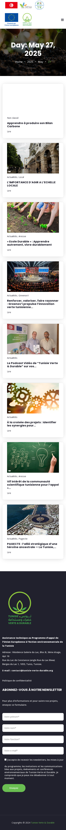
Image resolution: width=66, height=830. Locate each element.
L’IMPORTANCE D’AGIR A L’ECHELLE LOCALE (31, 183)
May (40, 61)
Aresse (22, 236)
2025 (30, 61)
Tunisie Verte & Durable (42, 822)
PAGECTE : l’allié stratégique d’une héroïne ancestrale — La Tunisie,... (32, 545)
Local (21, 177)
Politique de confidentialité (16, 680)
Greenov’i (24, 295)
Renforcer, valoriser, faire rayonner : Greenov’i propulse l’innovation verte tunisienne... (32, 304)
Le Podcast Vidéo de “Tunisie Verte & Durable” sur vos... (32, 364)
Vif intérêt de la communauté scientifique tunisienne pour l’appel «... (33, 485)
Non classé (13, 117)
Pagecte (23, 538)
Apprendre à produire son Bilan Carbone (30, 124)
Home (19, 61)
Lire (9, 131)
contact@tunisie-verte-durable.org (32, 670)
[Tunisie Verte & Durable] (18, 19)
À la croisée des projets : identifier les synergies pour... (31, 423)
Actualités (12, 177)
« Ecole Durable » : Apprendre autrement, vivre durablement (29, 243)
